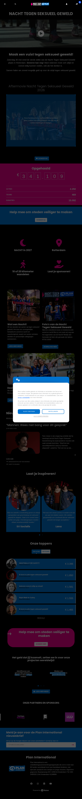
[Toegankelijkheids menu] (80, 2)
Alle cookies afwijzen (41, 416)
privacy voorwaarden (24, 397)
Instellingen (53, 411)
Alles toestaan (29, 411)
